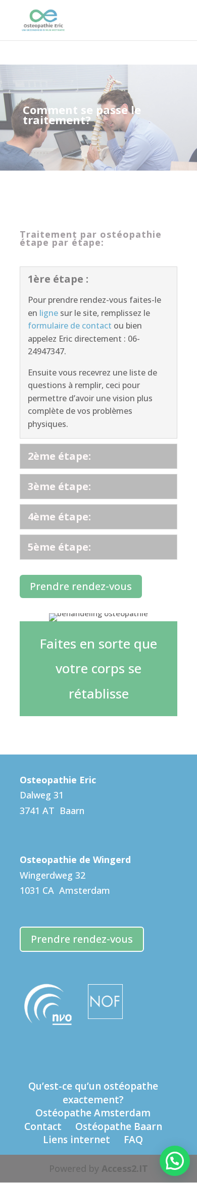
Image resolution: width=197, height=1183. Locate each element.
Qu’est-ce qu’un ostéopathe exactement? (93, 1093)
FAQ (133, 1139)
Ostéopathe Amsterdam (93, 1112)
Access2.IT (125, 1168)
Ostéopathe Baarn (118, 1126)
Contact (43, 1126)
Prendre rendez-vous (81, 586)
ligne (48, 312)
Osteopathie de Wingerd (75, 859)
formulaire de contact (70, 325)
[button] (175, 1161)
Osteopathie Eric (58, 780)
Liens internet (76, 1139)
